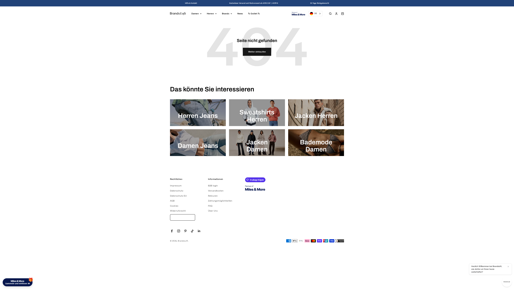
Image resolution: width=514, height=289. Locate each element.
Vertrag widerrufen (182, 217)
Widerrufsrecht (178, 210)
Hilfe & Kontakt (191, 3)
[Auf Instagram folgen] (178, 231)
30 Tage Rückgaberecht (319, 3)
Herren (210, 13)
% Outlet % (254, 13)
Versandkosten (216, 190)
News (240, 13)
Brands (225, 13)
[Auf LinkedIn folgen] (199, 231)
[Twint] (339, 240)
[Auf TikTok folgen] (192, 231)
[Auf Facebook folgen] (172, 231)
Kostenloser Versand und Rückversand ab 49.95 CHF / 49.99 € (253, 3)
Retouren (213, 195)
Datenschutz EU (178, 195)
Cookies (174, 205)
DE (315, 13)
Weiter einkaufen (257, 51)
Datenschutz (176, 190)
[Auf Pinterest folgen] (185, 231)
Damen (195, 13)
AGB (172, 200)
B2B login (213, 185)
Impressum (176, 185)
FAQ (210, 205)
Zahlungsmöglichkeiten (220, 200)
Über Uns (213, 210)
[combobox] (315, 13)
